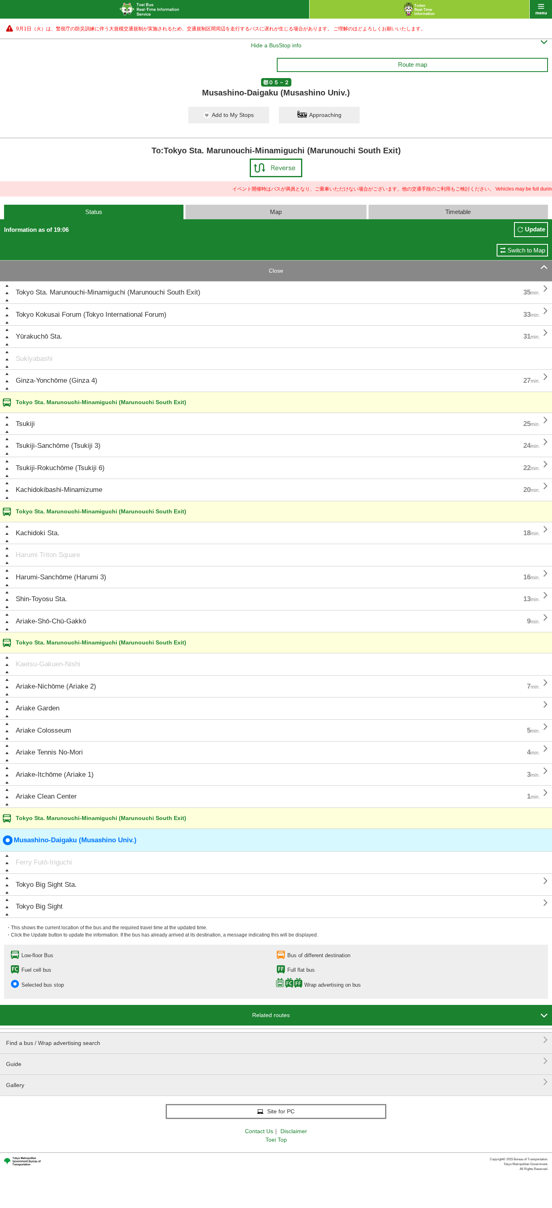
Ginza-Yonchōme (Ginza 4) (56, 380)
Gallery (277, 1082)
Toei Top (276, 1139)
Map (276, 211)
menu (541, 9)
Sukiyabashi (34, 358)
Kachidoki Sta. (37, 533)
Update (535, 229)
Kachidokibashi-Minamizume (59, 490)
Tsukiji (25, 424)
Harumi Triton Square (48, 555)
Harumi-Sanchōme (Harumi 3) (61, 577)
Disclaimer (293, 1131)
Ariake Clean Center (46, 796)
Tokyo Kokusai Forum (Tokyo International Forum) (91, 314)
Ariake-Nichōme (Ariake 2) (56, 686)
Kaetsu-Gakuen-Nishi (48, 664)
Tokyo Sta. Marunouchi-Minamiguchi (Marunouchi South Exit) (108, 292)
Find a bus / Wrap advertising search (277, 1040)
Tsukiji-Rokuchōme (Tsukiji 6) (60, 468)
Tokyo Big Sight (39, 906)
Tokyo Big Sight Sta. (46, 884)
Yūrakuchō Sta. (39, 336)
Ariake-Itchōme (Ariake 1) (55, 774)
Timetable (458, 211)
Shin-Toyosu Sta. (41, 599)
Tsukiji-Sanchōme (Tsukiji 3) (58, 445)
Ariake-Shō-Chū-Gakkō (51, 621)
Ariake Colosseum (43, 730)
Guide (277, 1061)
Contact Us (259, 1131)
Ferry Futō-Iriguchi (44, 862)
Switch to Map (526, 250)
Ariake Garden (37, 708)
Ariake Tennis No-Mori (49, 752)
